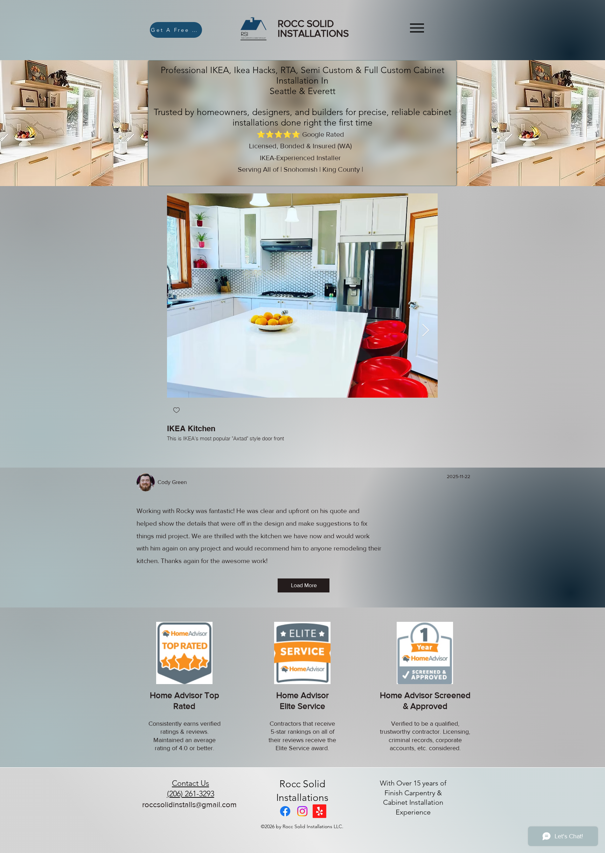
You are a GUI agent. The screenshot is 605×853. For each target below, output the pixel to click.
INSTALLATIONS (313, 33)
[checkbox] (176, 410)
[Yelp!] (319, 811)
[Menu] (416, 27)
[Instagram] (302, 811)
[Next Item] (426, 330)
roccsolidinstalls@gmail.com (189, 805)
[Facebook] (285, 811)
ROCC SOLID (306, 23)
